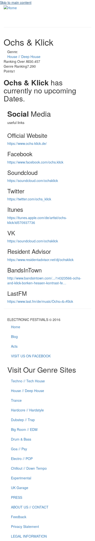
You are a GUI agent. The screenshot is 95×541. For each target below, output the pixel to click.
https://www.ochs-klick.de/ (27, 143)
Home (15, 326)
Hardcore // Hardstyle (27, 410)
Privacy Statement (25, 526)
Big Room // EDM (24, 429)
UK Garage (19, 487)
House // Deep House (23, 56)
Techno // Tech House (28, 380)
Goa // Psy (19, 448)
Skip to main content (15, 2)
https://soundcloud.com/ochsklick (32, 180)
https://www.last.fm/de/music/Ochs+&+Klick (40, 301)
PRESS (16, 497)
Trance (16, 400)
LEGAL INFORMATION (29, 536)
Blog (14, 336)
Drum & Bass (21, 439)
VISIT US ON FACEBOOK (31, 355)
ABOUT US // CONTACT (29, 507)
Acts (14, 346)
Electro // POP (22, 458)
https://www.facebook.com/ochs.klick (35, 162)
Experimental (21, 477)
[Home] (10, 7)
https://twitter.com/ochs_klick (29, 199)
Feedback (18, 516)
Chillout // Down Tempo (29, 468)
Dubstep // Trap (23, 419)
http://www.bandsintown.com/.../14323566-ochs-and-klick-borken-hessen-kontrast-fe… (44, 280)
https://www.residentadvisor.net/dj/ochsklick (40, 259)
